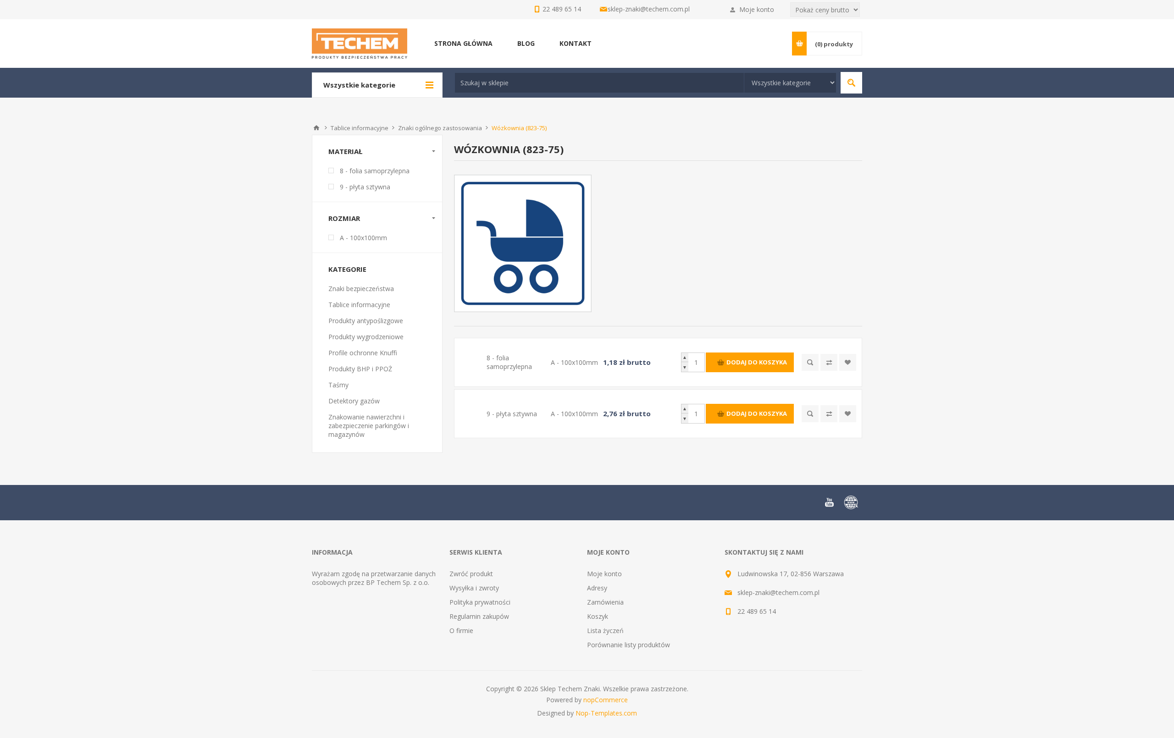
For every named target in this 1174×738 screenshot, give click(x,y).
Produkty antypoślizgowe (365, 320)
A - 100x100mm (363, 237)
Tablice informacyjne (359, 304)
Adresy (597, 588)
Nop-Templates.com (606, 713)
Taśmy (338, 384)
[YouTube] (829, 502)
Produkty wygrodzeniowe (366, 336)
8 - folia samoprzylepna (375, 170)
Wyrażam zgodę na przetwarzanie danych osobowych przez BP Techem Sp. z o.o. (374, 578)
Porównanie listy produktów (628, 644)
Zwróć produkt (471, 573)
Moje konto (756, 9)
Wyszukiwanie (851, 83)
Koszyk (597, 616)
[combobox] (599, 83)
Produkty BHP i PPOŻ (360, 368)
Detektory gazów (354, 401)
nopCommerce (605, 699)
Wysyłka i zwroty (474, 588)
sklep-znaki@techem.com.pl (649, 9)
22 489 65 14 (756, 611)
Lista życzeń (605, 630)
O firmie (461, 630)
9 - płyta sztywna (365, 186)
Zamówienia (605, 602)
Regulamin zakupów (479, 616)
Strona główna (316, 128)
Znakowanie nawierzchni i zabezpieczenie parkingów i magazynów (368, 426)
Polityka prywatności (479, 602)
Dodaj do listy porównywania (828, 362)
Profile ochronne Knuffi (362, 352)
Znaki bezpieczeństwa (361, 288)
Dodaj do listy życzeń (847, 362)
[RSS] (851, 502)
